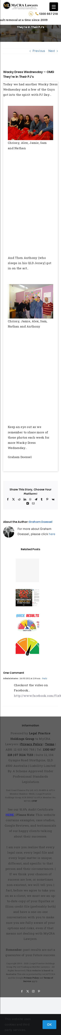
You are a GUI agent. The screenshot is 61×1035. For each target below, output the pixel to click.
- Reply (43, 678)
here (52, 534)
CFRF (34, 800)
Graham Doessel (40, 522)
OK (49, 1024)
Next (51, 51)
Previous (39, 51)
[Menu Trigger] (53, 6)
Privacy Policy (31, 977)
